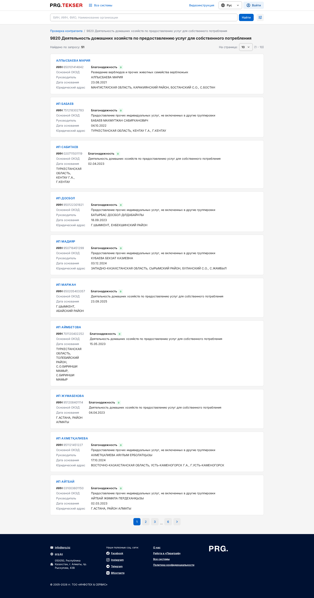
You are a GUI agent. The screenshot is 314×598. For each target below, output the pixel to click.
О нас (156, 547)
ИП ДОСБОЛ (65, 198)
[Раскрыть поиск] (260, 17)
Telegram (117, 566)
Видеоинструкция (201, 5)
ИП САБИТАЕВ (67, 147)
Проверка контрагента (66, 31)
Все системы (161, 559)
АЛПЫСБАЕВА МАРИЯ (73, 60)
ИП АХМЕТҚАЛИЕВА (72, 438)
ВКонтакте (117, 572)
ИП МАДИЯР (65, 241)
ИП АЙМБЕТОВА (68, 327)
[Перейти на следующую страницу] (177, 521)
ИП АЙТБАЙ (65, 481)
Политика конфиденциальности (173, 564)
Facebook (117, 553)
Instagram (117, 559)
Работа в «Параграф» (167, 553)
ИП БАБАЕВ (65, 104)
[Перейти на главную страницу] (66, 5)
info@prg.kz (62, 547)
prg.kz (59, 553)
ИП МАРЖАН (66, 284)
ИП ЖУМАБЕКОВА (70, 396)
